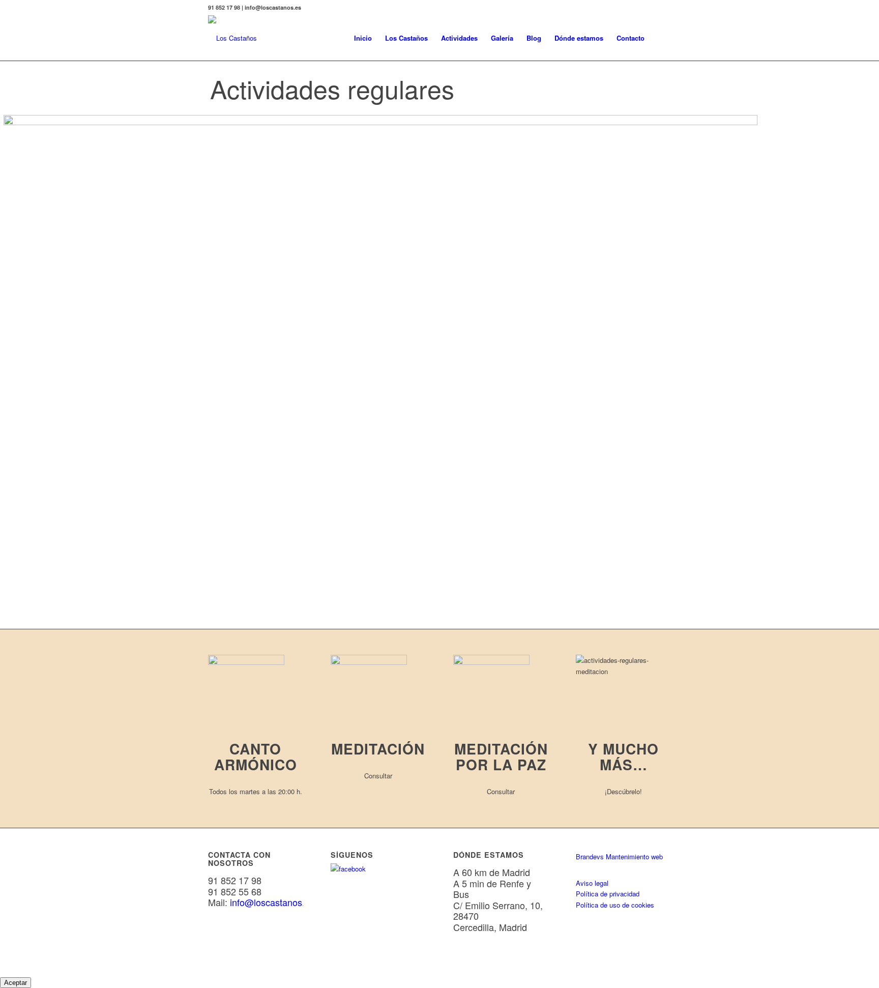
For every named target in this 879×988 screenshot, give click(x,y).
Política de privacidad (607, 893)
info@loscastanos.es (272, 902)
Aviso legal (592, 883)
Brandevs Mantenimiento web (619, 856)
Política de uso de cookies (615, 905)
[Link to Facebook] (663, 7)
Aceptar (15, 982)
